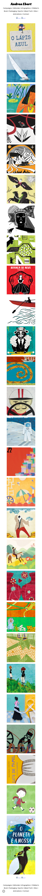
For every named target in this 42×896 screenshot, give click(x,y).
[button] (3, 891)
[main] (21, 9)
